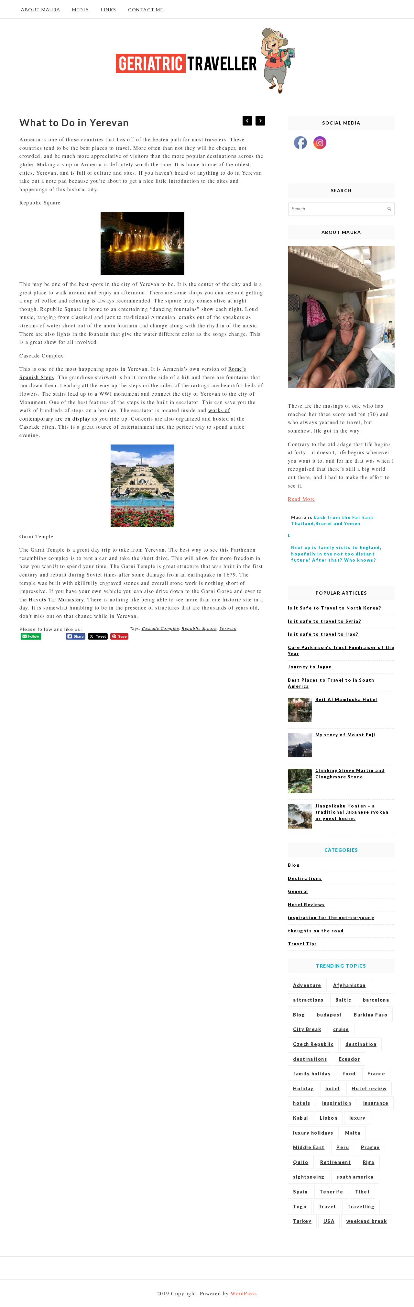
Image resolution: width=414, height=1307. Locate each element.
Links (108, 9)
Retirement (335, 1162)
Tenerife (331, 1191)
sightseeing (309, 1177)
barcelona (376, 1000)
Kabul (300, 1118)
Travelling (361, 1206)
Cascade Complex (160, 628)
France (376, 1073)
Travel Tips (302, 943)
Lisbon (328, 1118)
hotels (301, 1103)
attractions (308, 1000)
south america (355, 1177)
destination (361, 1044)
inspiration (337, 1103)
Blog (294, 865)
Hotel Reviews (306, 904)
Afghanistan (349, 985)
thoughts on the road (315, 930)
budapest (329, 1014)
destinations (310, 1059)
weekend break (366, 1221)
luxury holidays (313, 1133)
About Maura (40, 9)
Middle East (309, 1147)
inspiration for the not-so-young (331, 917)
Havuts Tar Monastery (56, 599)
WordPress (244, 1293)
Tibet (362, 1191)
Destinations (305, 878)
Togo (300, 1206)
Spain (300, 1191)
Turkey (302, 1221)
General (298, 891)
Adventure (307, 985)
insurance (376, 1103)
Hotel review (369, 1088)
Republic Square (199, 628)
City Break (307, 1029)
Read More (301, 498)
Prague (370, 1147)
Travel (327, 1206)
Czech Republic (313, 1044)
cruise (341, 1029)
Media (80, 9)
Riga (369, 1162)
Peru (342, 1147)
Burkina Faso (370, 1014)
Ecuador (349, 1059)
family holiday (312, 1073)
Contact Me (145, 9)
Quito (301, 1162)
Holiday (303, 1088)
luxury (357, 1118)
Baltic (343, 1000)
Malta (353, 1133)
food (349, 1073)
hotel (332, 1088)
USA (329, 1221)
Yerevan (228, 628)
